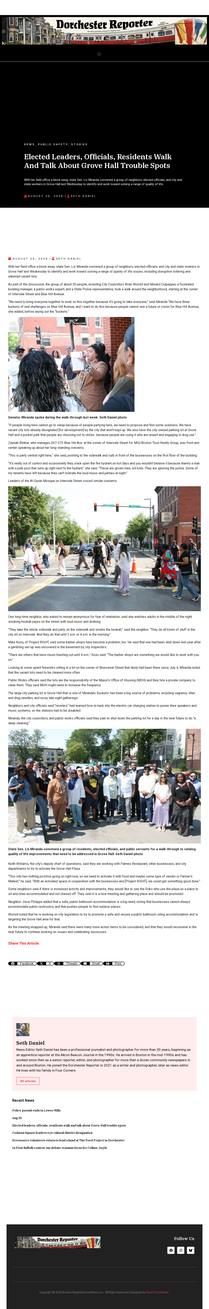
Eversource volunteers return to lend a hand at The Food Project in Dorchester (68, 1140)
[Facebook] (171, 1250)
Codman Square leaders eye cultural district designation (52, 1133)
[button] (99, 54)
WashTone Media (157, 1292)
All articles (28, 1081)
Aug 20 (17, 1118)
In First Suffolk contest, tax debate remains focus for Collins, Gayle (59, 1148)
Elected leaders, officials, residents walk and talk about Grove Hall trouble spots (69, 1125)
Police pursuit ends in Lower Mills (36, 1110)
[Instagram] (180, 1250)
